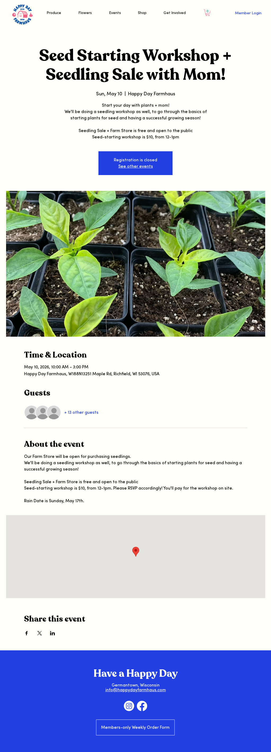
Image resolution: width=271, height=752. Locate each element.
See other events (135, 166)
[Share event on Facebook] (26, 633)
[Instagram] (129, 706)
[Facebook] (142, 706)
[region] (238, 22)
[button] (207, 13)
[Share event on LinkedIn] (52, 633)
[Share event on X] (39, 633)
